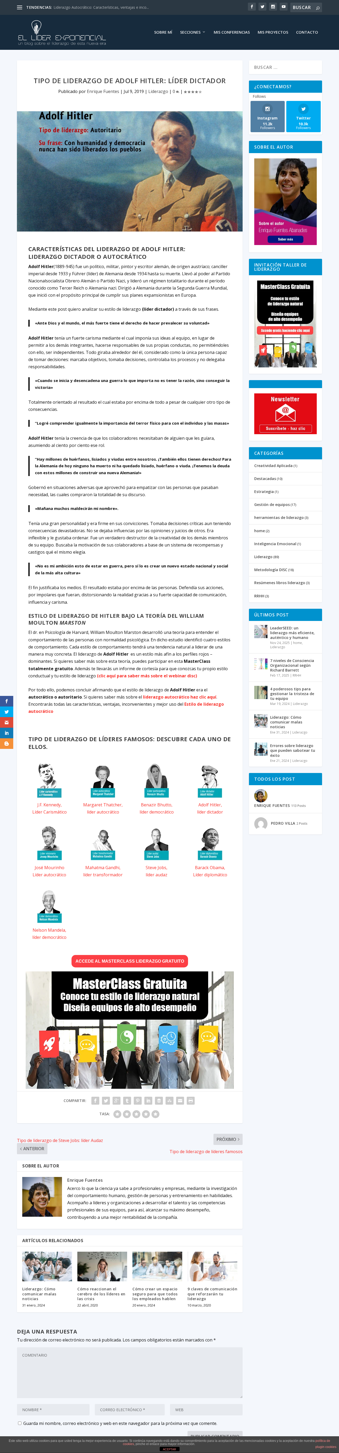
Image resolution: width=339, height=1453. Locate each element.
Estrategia (264, 491)
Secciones (190, 32)
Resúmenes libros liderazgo (279, 582)
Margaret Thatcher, (103, 805)
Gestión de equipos (272, 504)
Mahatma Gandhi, (103, 867)
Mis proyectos (273, 32)
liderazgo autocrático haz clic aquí (179, 697)
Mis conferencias (232, 32)
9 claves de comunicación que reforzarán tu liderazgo (212, 1293)
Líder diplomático (210, 875)
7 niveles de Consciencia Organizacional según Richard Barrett (292, 665)
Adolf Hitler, (210, 805)
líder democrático (157, 812)
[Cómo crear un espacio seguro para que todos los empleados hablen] (157, 1267)
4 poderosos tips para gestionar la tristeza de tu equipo (292, 693)
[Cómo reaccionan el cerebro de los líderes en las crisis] (102, 1267)
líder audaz (156, 875)
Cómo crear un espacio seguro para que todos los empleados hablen (155, 1293)
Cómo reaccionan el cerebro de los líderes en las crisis (101, 1293)
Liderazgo (158, 91)
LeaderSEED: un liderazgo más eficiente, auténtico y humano (292, 632)
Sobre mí (163, 32)
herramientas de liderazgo (279, 517)
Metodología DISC (270, 569)
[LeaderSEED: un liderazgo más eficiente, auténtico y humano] (260, 631)
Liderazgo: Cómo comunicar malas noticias (39, 1293)
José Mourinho (49, 867)
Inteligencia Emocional (275, 543)
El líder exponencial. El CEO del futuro (85, 7)
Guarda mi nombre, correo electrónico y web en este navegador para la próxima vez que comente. (120, 1423)
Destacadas (265, 478)
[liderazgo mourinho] (49, 860)
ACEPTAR (169, 1449)
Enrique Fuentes (103, 91)
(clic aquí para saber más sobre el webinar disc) (147, 676)
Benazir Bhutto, (156, 805)
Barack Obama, (210, 867)
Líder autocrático (49, 875)
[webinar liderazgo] (130, 1087)
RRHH (259, 595)
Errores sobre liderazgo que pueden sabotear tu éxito (292, 750)
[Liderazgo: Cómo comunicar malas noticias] (47, 1267)
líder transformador (103, 875)
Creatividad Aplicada (273, 465)
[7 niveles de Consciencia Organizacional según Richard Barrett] (260, 664)
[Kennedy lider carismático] (49, 798)
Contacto (307, 32)
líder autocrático (103, 812)
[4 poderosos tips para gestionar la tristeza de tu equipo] (260, 692)
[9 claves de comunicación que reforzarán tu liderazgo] (212, 1267)
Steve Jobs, (156, 867)
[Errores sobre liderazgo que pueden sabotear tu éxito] (260, 749)
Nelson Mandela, (49, 930)
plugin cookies (325, 1447)
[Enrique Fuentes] (285, 243)
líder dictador (210, 812)
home (259, 530)
